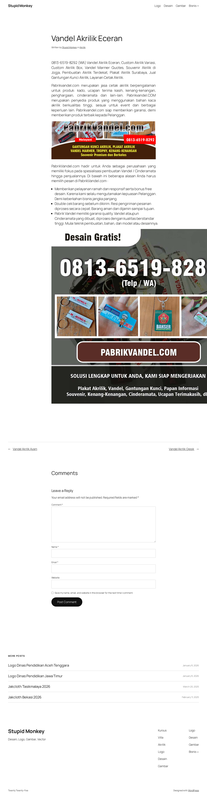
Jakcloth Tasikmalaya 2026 (29, 686)
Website (55, 577)
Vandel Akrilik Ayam (25, 449)
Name (55, 546)
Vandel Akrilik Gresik (181, 449)
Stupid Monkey (20, 5)
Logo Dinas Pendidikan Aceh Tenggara (38, 665)
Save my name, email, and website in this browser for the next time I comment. (94, 592)
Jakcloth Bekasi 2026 (25, 697)
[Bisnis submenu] (198, 6)
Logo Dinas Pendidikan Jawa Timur (35, 676)
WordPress (193, 790)
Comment (57, 504)
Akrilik (82, 47)
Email (54, 562)
